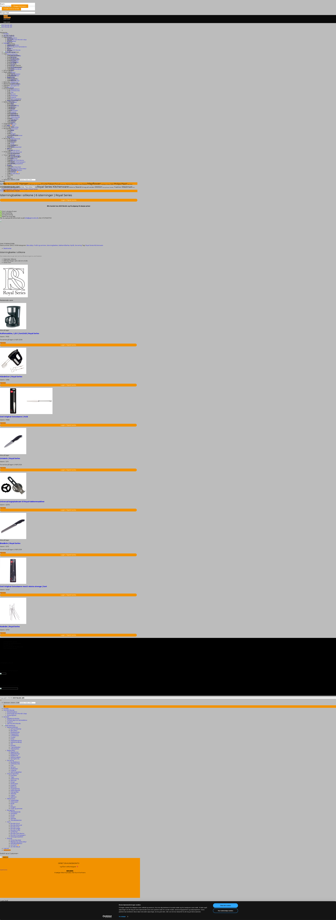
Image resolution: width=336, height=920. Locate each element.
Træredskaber (15, 74)
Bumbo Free (11, 60)
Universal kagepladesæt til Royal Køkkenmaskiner (22, 502)
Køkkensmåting (15, 69)
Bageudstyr (8, 72)
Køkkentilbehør (12, 54)
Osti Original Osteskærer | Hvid (14, 417)
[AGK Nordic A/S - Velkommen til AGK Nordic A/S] (6, 26)
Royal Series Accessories (25, 187)
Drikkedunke (15, 90)
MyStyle (103, 184)
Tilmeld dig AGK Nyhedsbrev (17, 47)
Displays (6, 85)
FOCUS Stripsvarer (13, 153)
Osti (111, 184)
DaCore (31, 184)
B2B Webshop (10, 725)
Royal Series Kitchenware (53, 186)
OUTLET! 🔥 (8, 125)
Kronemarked (8, 89)
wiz (134, 187)
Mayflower (94, 183)
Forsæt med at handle (11, 9)
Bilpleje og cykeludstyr (18, 168)
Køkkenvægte (12, 79)
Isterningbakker (16, 99)
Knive (9, 112)
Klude (9, 132)
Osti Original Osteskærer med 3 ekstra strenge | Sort (23, 586)
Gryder (9, 110)
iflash (80, 184)
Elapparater (11, 107)
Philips (117, 184)
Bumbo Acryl (15, 150)
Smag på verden (88, 187)
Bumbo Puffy (12, 64)
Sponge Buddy (105, 187)
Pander (13, 72)
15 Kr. (8, 92)
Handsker (10, 130)
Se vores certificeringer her (9, 685)
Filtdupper (14, 110)
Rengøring (7, 128)
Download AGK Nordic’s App (17, 39)
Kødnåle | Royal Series (10, 627)
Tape (9, 176)
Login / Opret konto (68, 200)
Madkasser (14, 95)
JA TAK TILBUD (9, 35)
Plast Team (129, 184)
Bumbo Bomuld (16, 152)
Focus (57, 184)
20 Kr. (9, 93)
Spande (9, 137)
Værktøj (10, 178)
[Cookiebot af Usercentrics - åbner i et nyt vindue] (107, 916)
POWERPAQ (6, 187)
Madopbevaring (12, 115)
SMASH (98, 187)
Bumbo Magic (15, 155)
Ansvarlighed (11, 715)
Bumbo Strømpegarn (17, 162)
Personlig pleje (15, 167)
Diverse (9, 838)
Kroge (9, 165)
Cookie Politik (8, 645)
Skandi (78, 187)
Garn (5, 54)
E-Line (44, 184)
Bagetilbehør (11, 75)
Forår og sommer (13, 52)
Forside (6, 34)
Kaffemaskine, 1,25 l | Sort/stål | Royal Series (19, 333)
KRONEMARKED (16, 843)
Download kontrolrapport (9, 670)
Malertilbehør (15, 117)
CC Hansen (22, 183)
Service (13, 94)
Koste (12, 144)
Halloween (14, 129)
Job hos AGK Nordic (14, 50)
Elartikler (10, 158)
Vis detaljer (122, 916)
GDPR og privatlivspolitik (12, 643)
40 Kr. (9, 98)
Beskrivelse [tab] (7, 248)
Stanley (112, 187)
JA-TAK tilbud (15, 173)
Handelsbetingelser (10, 642)
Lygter (9, 168)
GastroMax (63, 184)
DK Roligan (37, 184)
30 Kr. (9, 97)
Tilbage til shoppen (19, 6)
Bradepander (11, 105)
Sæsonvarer (8, 37)
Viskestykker (11, 122)
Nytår (9, 49)
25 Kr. (9, 95)
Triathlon (117, 187)
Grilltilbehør (11, 108)
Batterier (7, 82)
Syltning (10, 39)
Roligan (13, 134)
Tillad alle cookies (225, 905)
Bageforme (11, 74)
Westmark (127, 187)
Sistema (72, 187)
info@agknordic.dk (6, 663)
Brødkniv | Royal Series (10, 543)
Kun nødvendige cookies (225, 910)
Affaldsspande (15, 139)
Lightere (13, 124)
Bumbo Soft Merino (17, 160)
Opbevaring (11, 171)
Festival (9, 42)
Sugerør (13, 97)
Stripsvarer (7, 152)
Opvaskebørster (16, 147)
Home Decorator (72, 184)
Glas (11, 92)
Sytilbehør (14, 158)
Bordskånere (15, 89)
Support (10, 722)
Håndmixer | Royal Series (11, 377)
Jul (11, 132)
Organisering (8, 123)
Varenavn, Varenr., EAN (11, 180)
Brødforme (14, 82)
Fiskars (6, 87)
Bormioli (11, 184)
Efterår (9, 40)
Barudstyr (10, 103)
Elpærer (13, 112)
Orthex (108, 184)
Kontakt (6, 43)
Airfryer (3, 184)
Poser (9, 173)
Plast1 (124, 184)
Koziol (84, 184)
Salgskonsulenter (13, 718)
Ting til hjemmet (9, 155)
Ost (8, 117)
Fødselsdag (14, 127)
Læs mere (3, 342)
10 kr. (9, 90)
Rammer (10, 175)
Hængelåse (14, 119)
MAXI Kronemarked (14, 100)
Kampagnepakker (16, 163)
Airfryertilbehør (9, 70)
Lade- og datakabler (14, 157)
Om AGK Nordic (9, 710)
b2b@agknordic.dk (31, 218)
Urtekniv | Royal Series (10, 458)
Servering (10, 87)
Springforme (14, 85)
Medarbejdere (12, 38)
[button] (6, 16)
